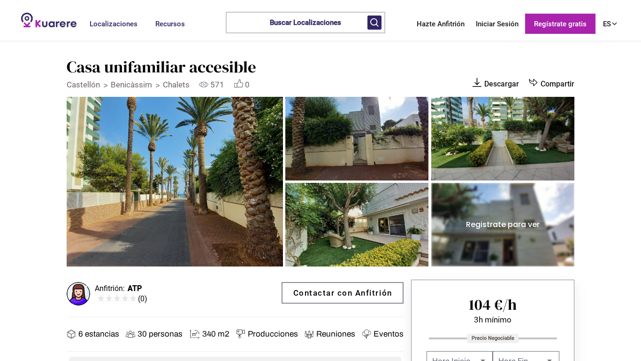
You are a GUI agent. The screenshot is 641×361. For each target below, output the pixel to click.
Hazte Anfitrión (441, 24)
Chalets (177, 84)
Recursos (170, 24)
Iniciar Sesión (497, 24)
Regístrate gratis (560, 24)
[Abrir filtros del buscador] (374, 23)
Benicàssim (132, 84)
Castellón (84, 84)
